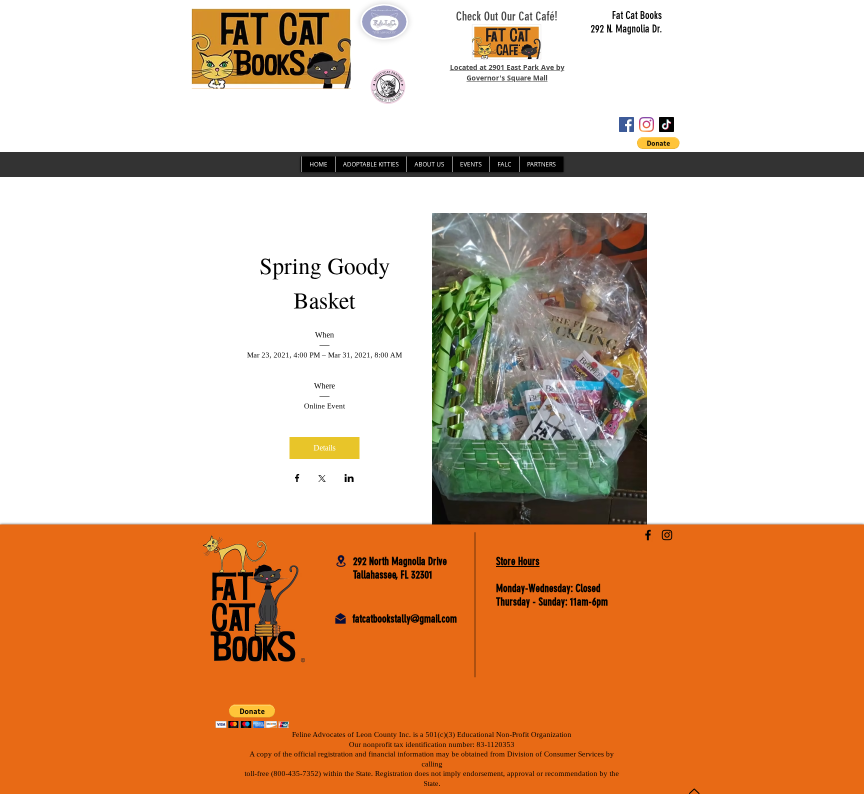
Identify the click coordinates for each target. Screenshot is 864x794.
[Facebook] (626, 124)
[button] (658, 143)
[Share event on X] (322, 479)
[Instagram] (646, 124)
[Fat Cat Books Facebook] (648, 535)
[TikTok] (666, 124)
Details (325, 448)
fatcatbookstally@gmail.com (404, 619)
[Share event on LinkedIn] (349, 479)
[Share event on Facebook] (297, 479)
